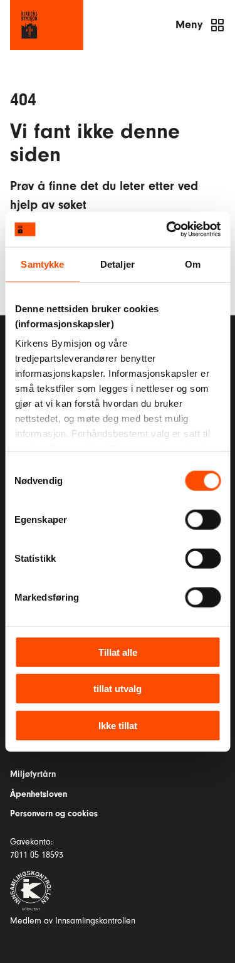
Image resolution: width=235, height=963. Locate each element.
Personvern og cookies (54, 814)
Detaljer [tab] (117, 263)
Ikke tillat (117, 725)
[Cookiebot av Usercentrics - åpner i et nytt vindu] (167, 229)
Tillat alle (117, 651)
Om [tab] (193, 263)
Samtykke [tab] (42, 263)
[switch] (203, 519)
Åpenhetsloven (38, 794)
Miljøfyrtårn (33, 774)
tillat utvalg (117, 688)
